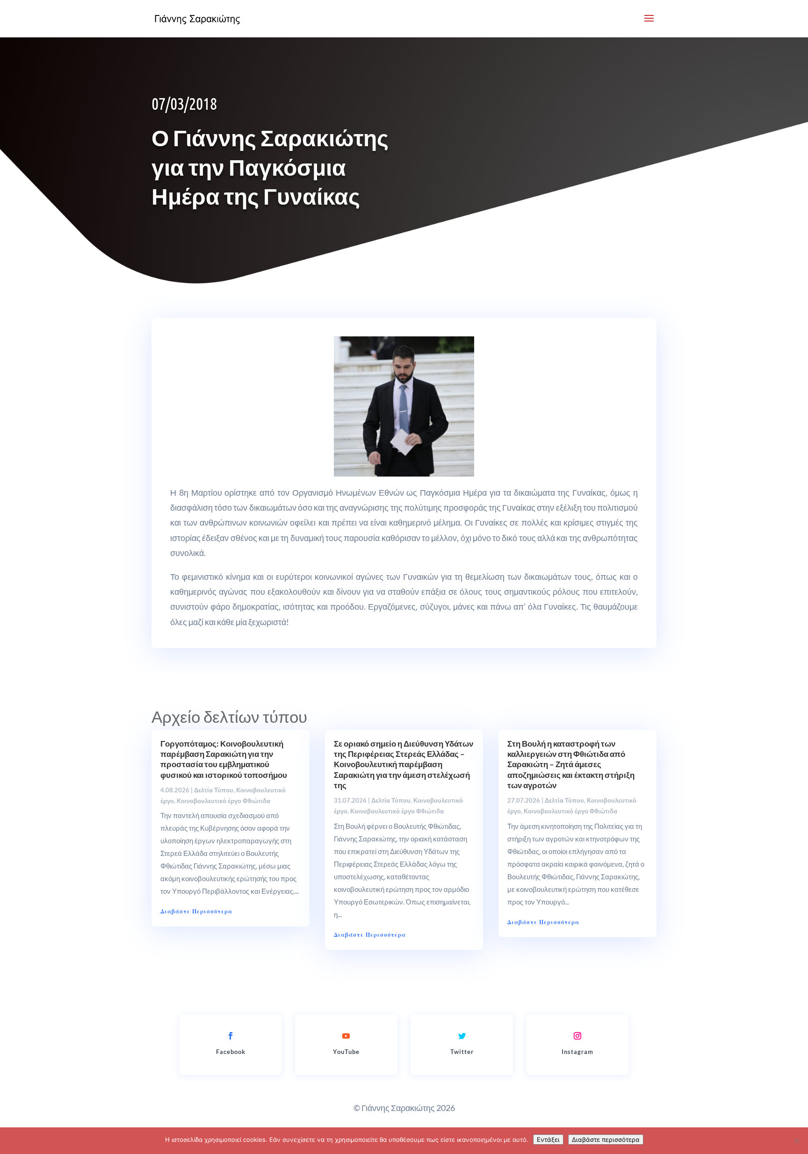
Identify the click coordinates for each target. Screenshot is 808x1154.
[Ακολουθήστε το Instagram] (577, 1035)
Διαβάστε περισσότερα (606, 1139)
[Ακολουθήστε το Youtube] (346, 1035)
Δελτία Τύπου (213, 790)
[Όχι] (796, 1141)
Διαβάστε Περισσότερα (196, 911)
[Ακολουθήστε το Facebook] (230, 1035)
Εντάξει (548, 1139)
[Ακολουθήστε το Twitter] (461, 1035)
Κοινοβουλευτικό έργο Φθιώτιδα (223, 801)
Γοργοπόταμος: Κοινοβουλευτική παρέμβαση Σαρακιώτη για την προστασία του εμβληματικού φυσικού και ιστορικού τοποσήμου (223, 759)
